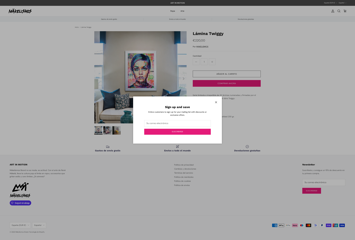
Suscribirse (177, 132)
